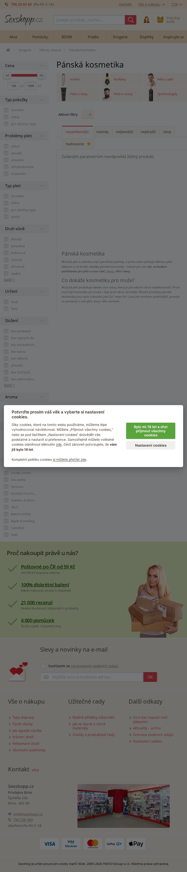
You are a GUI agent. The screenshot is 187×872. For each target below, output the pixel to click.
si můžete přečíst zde (69, 459)
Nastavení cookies (151, 445)
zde (59, 444)
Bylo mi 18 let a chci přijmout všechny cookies (151, 430)
